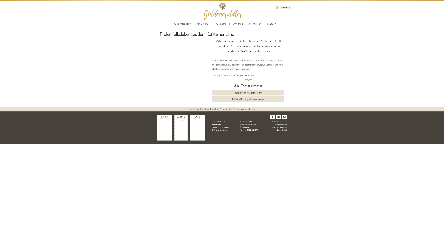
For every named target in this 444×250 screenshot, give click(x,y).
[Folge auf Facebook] (272, 117)
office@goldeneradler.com (248, 124)
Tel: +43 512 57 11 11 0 (246, 122)
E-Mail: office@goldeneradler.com (248, 99)
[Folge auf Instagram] (278, 117)
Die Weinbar (203, 24)
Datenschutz (283, 127)
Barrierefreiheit (282, 130)
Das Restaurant (182, 24)
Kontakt (271, 24)
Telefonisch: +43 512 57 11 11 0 (248, 92)
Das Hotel (221, 24)
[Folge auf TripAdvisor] (284, 117)
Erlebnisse (255, 24)
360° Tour (238, 24)
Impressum (274, 127)
